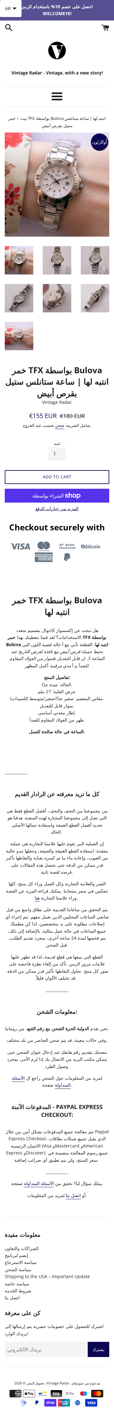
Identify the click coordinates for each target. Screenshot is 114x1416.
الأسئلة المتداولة (39, 1183)
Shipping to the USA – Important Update (47, 1276)
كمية (57, 443)
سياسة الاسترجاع (21, 1262)
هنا (37, 898)
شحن (59, 425)
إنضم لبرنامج (16, 1255)
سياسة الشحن (18, 1269)
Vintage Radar (57, 1383)
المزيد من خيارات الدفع (57, 508)
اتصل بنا (73, 1195)
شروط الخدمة (18, 1291)
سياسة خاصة (17, 1284)
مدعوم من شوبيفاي (85, 1383)
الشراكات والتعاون (22, 1248)
